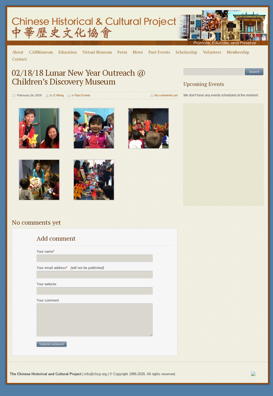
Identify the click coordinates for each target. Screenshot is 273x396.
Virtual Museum (97, 52)
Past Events (159, 52)
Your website (46, 284)
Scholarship (186, 52)
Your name (45, 252)
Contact (19, 59)
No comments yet (166, 95)
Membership (238, 52)
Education (67, 52)
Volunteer (212, 52)
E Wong (59, 95)
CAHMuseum (41, 52)
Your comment (48, 300)
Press (122, 52)
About (17, 52)
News (138, 52)
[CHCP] (137, 47)
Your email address (70, 268)
